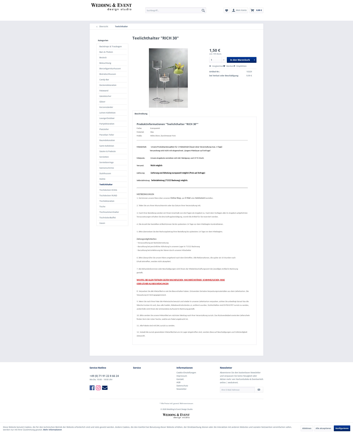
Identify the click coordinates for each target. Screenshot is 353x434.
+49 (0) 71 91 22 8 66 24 (104, 376)
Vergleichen (217, 66)
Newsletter (181, 389)
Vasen (102, 223)
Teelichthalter (106, 184)
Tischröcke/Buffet (107, 217)
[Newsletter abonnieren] (259, 389)
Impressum (181, 376)
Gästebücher (105, 96)
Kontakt (180, 379)
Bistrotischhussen (107, 74)
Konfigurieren (342, 428)
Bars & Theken (106, 52)
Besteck (103, 57)
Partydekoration (106, 123)
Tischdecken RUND (108, 195)
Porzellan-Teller (106, 134)
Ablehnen (306, 428)
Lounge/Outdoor (107, 118)
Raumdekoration (107, 140)
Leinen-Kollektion (107, 112)
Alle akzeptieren (323, 428)
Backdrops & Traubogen (110, 46)
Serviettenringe (106, 162)
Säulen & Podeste (107, 151)
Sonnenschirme (106, 168)
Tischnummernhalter (109, 212)
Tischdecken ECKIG (108, 190)
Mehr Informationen (52, 429)
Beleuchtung (105, 63)
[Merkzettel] (227, 10)
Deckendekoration (107, 85)
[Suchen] (203, 10)
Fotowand (103, 90)
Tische (102, 206)
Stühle (102, 179)
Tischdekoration (106, 201)
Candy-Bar (104, 79)
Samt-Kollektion (106, 145)
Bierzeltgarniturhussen (110, 68)
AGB (178, 382)
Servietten (104, 157)
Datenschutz (182, 385)
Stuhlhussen (105, 173)
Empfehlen (241, 66)
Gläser (102, 101)
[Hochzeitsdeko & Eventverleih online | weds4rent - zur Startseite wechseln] (112, 11)
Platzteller (104, 129)
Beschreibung (141, 113)
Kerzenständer (106, 107)
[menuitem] (175, 10)
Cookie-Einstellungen (186, 372)
